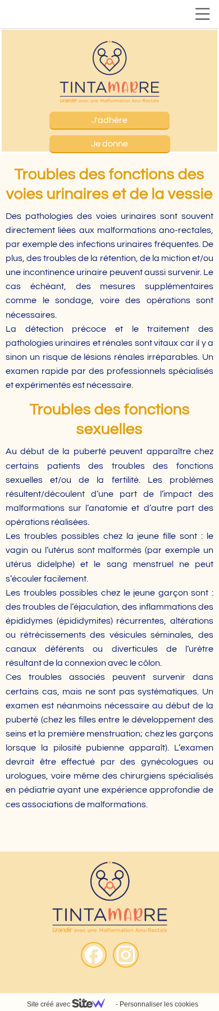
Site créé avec (49, 1004)
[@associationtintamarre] (126, 955)
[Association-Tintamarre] (94, 955)
